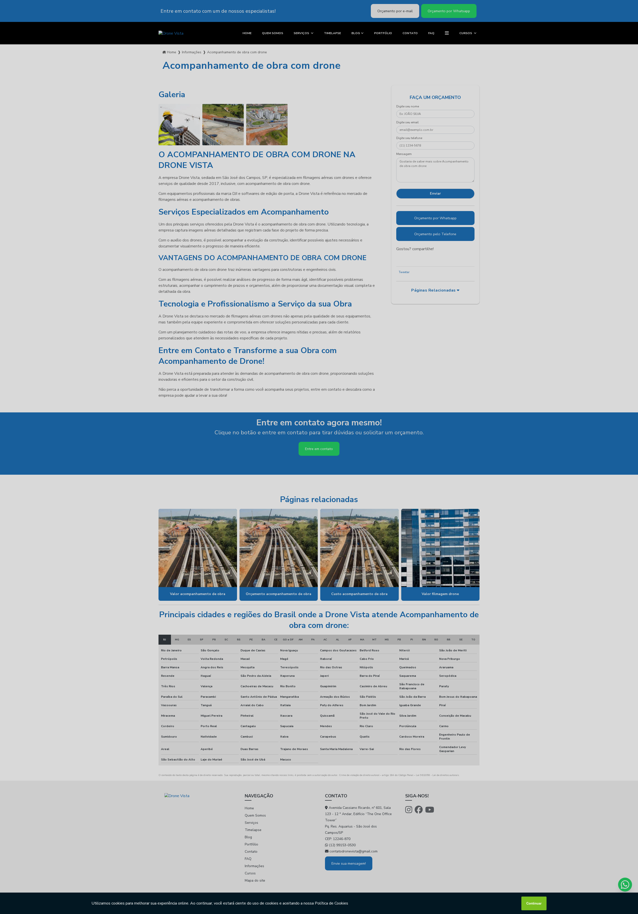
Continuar (534, 903)
